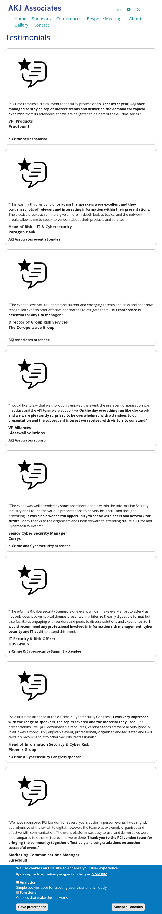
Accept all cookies (128, 907)
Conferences (68, 18)
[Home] (36, 7)
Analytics (27, 882)
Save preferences (32, 907)
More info (99, 874)
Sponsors (41, 18)
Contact (41, 25)
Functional (29, 892)
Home (20, 18)
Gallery (21, 25)
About (135, 18)
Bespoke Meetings (105, 18)
